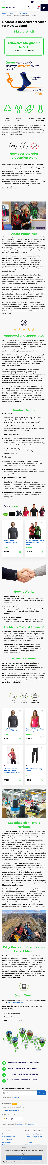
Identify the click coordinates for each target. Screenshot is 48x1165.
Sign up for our (10, 1097)
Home (4, 13)
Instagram (31, 1124)
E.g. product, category (15, 37)
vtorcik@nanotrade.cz (16, 1002)
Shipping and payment (33, 1137)
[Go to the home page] (9, 7)
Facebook (20, 1124)
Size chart (28, 1142)
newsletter (15, 1097)
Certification (6, 1142)
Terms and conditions (33, 1134)
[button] (28, 7)
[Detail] (20, 552)
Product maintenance (33, 1145)
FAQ (26, 1139)
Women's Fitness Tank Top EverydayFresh (35, 730)
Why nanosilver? (8, 1137)
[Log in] (33, 7)
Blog (11, 13)
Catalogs (5, 1145)
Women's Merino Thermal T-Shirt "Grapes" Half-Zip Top (12, 770)
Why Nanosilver (21, 13)
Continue (24, 1158)
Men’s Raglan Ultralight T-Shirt (10, 541)
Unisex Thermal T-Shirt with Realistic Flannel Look (35, 542)
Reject (24, 1154)
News (4, 1134)
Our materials (7, 1139)
